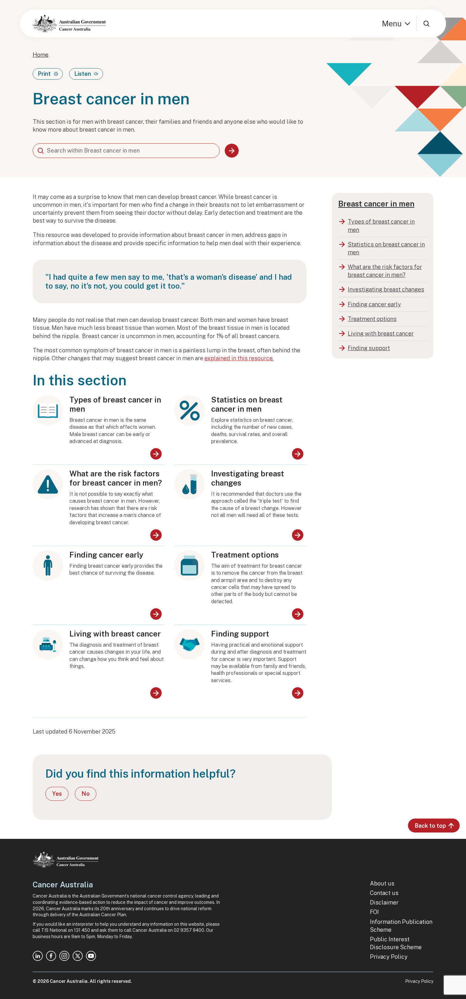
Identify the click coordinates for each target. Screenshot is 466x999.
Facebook (51, 956)
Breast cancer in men (376, 203)
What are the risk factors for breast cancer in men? (115, 478)
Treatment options (245, 554)
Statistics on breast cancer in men (246, 404)
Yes (57, 793)
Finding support (240, 633)
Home (41, 54)
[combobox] (126, 151)
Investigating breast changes (247, 478)
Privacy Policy (389, 956)
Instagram (64, 956)
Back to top (430, 825)
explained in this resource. (239, 358)
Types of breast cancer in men (115, 404)
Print (44, 73)
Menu (392, 23)
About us (382, 883)
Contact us (384, 893)
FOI (374, 912)
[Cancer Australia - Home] (69, 23)
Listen (82, 73)
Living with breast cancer (115, 633)
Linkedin (38, 956)
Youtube (91, 956)
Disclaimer (384, 902)
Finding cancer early (106, 554)
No (85, 793)
